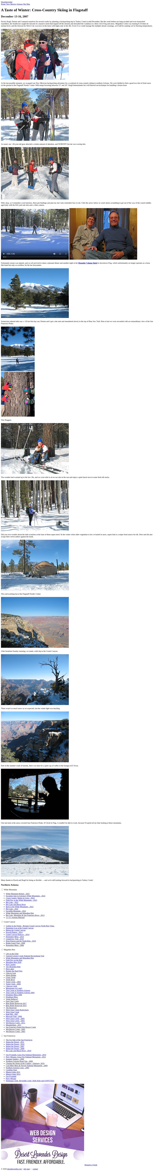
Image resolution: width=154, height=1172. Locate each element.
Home (3, 4)
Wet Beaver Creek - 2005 (15, 1029)
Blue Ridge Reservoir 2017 (16, 1003)
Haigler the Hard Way (14, 971)
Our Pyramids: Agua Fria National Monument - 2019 (26, 1055)
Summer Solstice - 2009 (15, 1059)
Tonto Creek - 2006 (13, 984)
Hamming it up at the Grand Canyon (20, 928)
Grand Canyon (9, 922)
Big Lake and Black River (16, 905)
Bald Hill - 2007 (12, 1014)
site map (27, 1169)
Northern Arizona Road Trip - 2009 (19, 1061)
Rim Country (11, 965)
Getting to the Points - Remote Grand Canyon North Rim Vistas (30, 926)
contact (35, 1169)
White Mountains (10, 890)
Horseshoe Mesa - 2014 (15, 937)
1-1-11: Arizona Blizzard (15, 917)
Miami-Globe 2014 (13, 1074)
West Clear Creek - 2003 (15, 1021)
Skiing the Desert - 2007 (15, 1046)
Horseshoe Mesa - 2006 (15, 945)
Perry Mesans (11, 1079)
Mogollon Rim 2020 (13, 962)
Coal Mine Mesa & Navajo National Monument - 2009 (27, 1066)
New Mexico (11, 4)
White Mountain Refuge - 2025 (18, 894)
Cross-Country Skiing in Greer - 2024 (20, 898)
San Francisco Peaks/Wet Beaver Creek (21, 1027)
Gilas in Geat (11, 973)
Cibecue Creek (11, 986)
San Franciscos (9, 1036)
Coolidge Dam (11, 1070)
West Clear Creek (12, 1012)
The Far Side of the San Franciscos (19, 1040)
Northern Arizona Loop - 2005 (17, 1068)
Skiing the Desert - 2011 (15, 1042)
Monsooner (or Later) (14, 988)
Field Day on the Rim (14, 960)
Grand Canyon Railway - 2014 (17, 935)
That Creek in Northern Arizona (18, 990)
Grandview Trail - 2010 (15, 939)
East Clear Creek (12, 1001)
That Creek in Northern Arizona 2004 (20, 993)
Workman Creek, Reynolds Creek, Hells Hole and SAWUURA (30, 1081)
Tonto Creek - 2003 (13, 982)
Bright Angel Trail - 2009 (15, 943)
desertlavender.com (14, 1169)
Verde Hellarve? (12, 999)
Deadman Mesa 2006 (14, 995)
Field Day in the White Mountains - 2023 (21, 900)
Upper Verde (11, 977)
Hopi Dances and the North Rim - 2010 (21, 941)
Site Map (26, 4)
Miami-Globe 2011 (13, 1072)
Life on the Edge (12, 954)
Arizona (19, 4)
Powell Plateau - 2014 (14, 932)
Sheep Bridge (11, 975)
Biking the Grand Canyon (16, 930)
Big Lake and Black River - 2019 (18, 1051)
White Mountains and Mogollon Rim (20, 913)
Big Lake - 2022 (12, 902)
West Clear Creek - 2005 (15, 1019)
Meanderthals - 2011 (13, 1025)
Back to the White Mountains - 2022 (19, 907)
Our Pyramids (11, 1076)
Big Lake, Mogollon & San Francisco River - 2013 (25, 915)
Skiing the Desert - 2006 (15, 1049)
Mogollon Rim (9, 950)
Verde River (10, 980)
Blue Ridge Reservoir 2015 (16, 1006)
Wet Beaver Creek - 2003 (15, 1031)
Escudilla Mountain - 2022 (16, 911)
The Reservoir (11, 1008)
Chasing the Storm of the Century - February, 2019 (25, 1063)
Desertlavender (6, 2)
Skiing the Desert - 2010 (15, 1044)
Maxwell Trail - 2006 (14, 1016)
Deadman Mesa (12, 997)
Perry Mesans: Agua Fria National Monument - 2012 (26, 1057)
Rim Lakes (10, 969)
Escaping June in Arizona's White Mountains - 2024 (25, 896)
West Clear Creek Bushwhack (17, 1010)
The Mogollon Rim (13, 967)
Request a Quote (91, 1165)
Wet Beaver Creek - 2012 (15, 1023)
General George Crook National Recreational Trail (25, 956)
